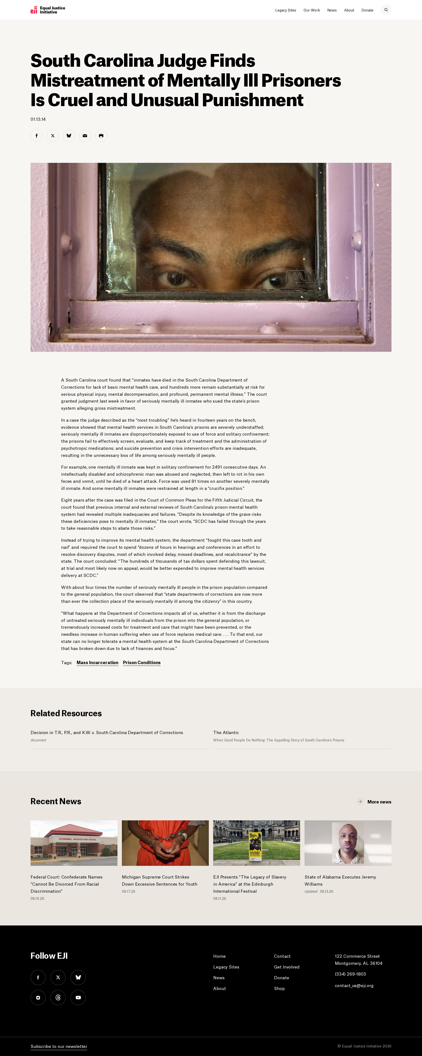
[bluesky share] (69, 136)
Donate (367, 9)
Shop (279, 988)
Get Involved (287, 966)
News (332, 9)
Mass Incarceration (97, 662)
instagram (38, 997)
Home (219, 956)
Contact (282, 956)
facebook (38, 977)
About (349, 9)
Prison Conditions (142, 662)
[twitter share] (53, 136)
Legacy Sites (285, 9)
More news (379, 801)
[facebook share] (37, 136)
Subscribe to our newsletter (59, 1046)
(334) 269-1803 (350, 974)
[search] (386, 9)
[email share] (85, 136)
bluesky (78, 977)
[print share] (101, 136)
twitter (58, 977)
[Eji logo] (48, 10)
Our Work (312, 9)
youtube (78, 997)
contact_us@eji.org (354, 985)
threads (58, 997)
